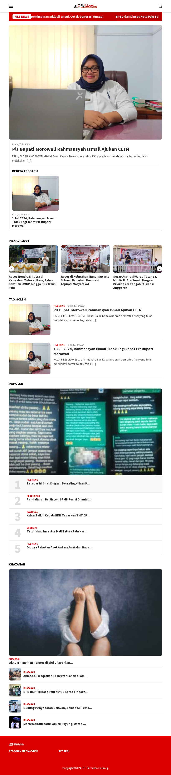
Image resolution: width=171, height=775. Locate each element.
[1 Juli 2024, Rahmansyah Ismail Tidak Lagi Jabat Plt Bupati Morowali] (35, 193)
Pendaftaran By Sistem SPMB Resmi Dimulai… (59, 499)
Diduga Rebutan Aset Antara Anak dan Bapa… (59, 547)
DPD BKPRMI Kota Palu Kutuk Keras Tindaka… (55, 692)
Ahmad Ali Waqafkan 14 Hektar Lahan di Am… (55, 676)
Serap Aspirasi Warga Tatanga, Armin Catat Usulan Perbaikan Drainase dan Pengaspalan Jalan (136, 280)
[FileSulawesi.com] (85, 5)
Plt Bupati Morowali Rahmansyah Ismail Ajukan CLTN (70, 149)
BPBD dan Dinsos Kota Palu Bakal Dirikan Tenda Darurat (128, 16)
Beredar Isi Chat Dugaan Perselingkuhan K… (58, 483)
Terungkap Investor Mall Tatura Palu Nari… (57, 531)
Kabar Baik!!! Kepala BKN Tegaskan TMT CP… (58, 515)
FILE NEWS (59, 305)
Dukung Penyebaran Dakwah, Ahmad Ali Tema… (57, 708)
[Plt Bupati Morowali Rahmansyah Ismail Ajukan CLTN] (85, 82)
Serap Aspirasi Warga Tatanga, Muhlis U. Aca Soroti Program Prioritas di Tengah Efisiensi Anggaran (83, 282)
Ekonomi (32, 527)
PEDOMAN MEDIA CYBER (23, 751)
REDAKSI (64, 751)
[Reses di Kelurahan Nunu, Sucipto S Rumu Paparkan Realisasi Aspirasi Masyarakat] (33, 259)
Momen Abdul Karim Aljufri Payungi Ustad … (54, 724)
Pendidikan (33, 495)
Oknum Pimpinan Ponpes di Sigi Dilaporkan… (41, 663)
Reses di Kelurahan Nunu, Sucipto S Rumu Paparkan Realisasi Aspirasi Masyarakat (33, 280)
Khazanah (14, 658)
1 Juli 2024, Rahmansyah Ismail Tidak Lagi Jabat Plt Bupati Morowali (33, 222)
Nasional (32, 511)
